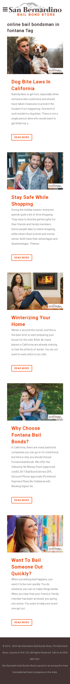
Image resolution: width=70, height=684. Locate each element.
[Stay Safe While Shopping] (35, 171)
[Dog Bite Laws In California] (35, 55)
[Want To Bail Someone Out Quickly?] (35, 533)
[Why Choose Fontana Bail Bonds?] (35, 402)
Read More (21, 137)
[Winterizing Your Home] (35, 291)
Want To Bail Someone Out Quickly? (27, 566)
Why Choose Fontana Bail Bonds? (26, 434)
